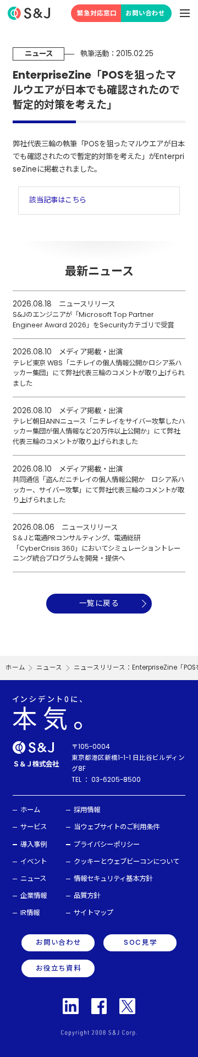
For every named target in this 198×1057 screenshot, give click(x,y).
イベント (33, 861)
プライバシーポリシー (107, 844)
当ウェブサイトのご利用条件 (117, 826)
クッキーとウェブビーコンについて (126, 861)
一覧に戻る (99, 603)
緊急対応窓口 (97, 13)
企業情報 (33, 895)
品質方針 (87, 895)
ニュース (49, 667)
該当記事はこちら (57, 200)
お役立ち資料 (58, 968)
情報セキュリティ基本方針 (113, 878)
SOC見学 (140, 942)
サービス (33, 826)
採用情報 (87, 809)
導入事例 (33, 844)
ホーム (15, 667)
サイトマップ (93, 912)
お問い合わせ (145, 13)
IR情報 (30, 912)
